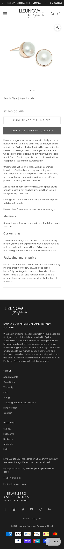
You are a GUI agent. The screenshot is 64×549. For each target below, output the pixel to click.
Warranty (8, 387)
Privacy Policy (10, 407)
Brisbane (8, 439)
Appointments (10, 376)
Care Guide (9, 382)
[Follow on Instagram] (14, 509)
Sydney (7, 428)
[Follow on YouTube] (31, 509)
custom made (40, 240)
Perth (5, 449)
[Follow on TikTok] (40, 509)
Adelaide (8, 444)
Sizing (6, 397)
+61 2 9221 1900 (55, 3)
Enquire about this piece (32, 120)
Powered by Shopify (45, 526)
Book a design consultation (32, 130)
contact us (39, 250)
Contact (7, 412)
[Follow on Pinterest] (23, 509)
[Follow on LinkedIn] (49, 509)
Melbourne (8, 433)
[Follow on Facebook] (5, 509)
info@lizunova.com (15, 484)
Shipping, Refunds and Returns (19, 402)
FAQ (5, 392)
